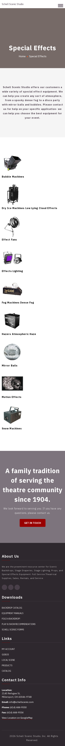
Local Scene (8, 660)
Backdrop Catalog (12, 607)
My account (8, 649)
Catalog (6, 671)
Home (22, 56)
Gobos (5, 654)
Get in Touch (32, 522)
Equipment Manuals (12, 613)
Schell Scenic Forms (13, 629)
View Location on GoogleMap (17, 717)
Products (7, 665)
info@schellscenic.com (21, 702)
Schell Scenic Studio (13, 4)
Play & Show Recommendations (19, 624)
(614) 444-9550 (18, 707)
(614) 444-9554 (15, 712)
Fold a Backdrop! (11, 618)
